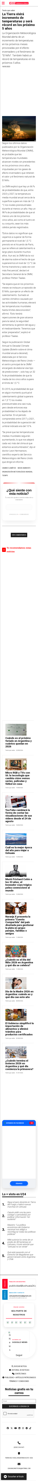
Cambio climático (9, 468)
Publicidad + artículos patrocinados (20, 1377)
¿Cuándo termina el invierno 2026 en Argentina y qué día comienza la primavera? (19, 1065)
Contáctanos (20, 1374)
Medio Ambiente (24, 468)
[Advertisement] (19, 93)
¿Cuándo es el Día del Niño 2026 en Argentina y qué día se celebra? (19, 962)
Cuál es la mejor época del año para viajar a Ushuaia (18, 850)
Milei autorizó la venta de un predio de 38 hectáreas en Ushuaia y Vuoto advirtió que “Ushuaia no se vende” (20, 1243)
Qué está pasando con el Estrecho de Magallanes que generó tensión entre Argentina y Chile (21, 1255)
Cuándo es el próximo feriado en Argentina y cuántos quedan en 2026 (18, 742)
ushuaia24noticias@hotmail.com (19, 1468)
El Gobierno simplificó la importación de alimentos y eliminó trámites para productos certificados (19, 1029)
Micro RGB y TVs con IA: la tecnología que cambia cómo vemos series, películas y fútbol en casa (17, 778)
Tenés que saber (8, 10)
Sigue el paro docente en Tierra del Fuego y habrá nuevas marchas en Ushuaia (21, 1204)
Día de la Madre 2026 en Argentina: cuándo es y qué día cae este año (19, 994)
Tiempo (5, 475)
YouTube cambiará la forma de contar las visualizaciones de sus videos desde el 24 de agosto (18, 816)
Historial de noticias (20, 1370)
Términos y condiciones (19, 1381)
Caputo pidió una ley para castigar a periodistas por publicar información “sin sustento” (19, 1215)
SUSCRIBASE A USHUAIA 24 (19, 1406)
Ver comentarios (19, 535)
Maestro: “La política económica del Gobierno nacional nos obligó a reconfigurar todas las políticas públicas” (21, 1229)
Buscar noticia (20, 1366)
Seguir (19, 1355)
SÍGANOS (19, 1183)
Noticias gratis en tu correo (19, 1391)
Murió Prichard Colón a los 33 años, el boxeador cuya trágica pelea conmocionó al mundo (18, 885)
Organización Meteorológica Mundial (17, 472)
